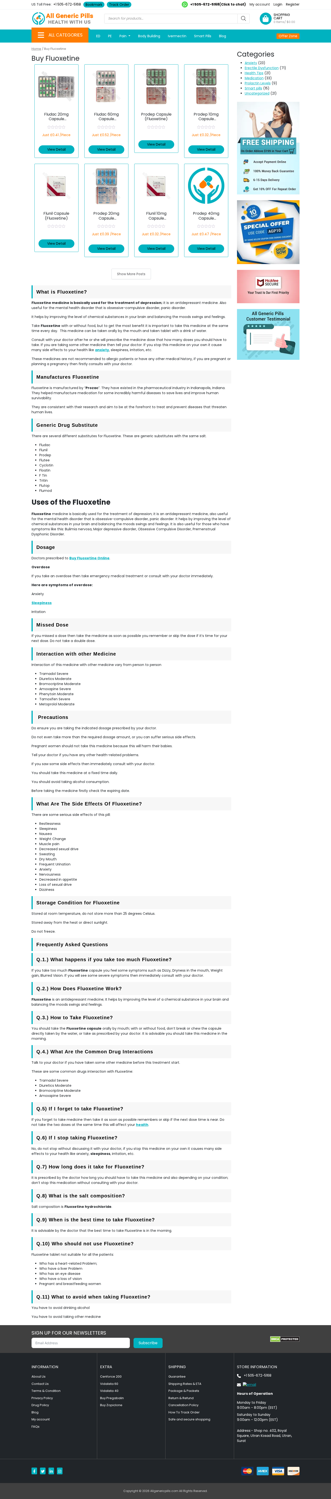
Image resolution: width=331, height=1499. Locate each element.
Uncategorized (257, 93)
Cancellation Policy (183, 1405)
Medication (254, 78)
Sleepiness (42, 602)
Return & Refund (181, 1398)
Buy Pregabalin (112, 1398)
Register (292, 4)
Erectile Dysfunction (262, 68)
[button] (41, 35)
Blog (222, 36)
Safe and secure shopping (189, 1419)
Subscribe (148, 1343)
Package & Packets (183, 1390)
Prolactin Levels (258, 83)
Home (36, 48)
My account (260, 4)
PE (110, 36)
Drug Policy (40, 1405)
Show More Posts (131, 274)
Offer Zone (288, 36)
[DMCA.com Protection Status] (284, 1339)
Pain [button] (123, 36)
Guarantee (177, 1376)
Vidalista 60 (109, 1383)
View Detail (56, 149)
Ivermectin (177, 36)
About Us (39, 1376)
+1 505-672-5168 (67, 4)
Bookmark (94, 4)
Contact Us (40, 1383)
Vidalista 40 (109, 1390)
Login (278, 4)
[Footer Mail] (246, 1384)
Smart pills (253, 88)
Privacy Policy (42, 1398)
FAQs (35, 1426)
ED (98, 36)
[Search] (243, 18)
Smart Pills (202, 36)
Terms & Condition (46, 1390)
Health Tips (254, 73)
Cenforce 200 (111, 1376)
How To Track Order (184, 1412)
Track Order (119, 4)
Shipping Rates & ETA (184, 1383)
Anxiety (251, 62)
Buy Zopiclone (111, 1405)
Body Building (149, 36)
